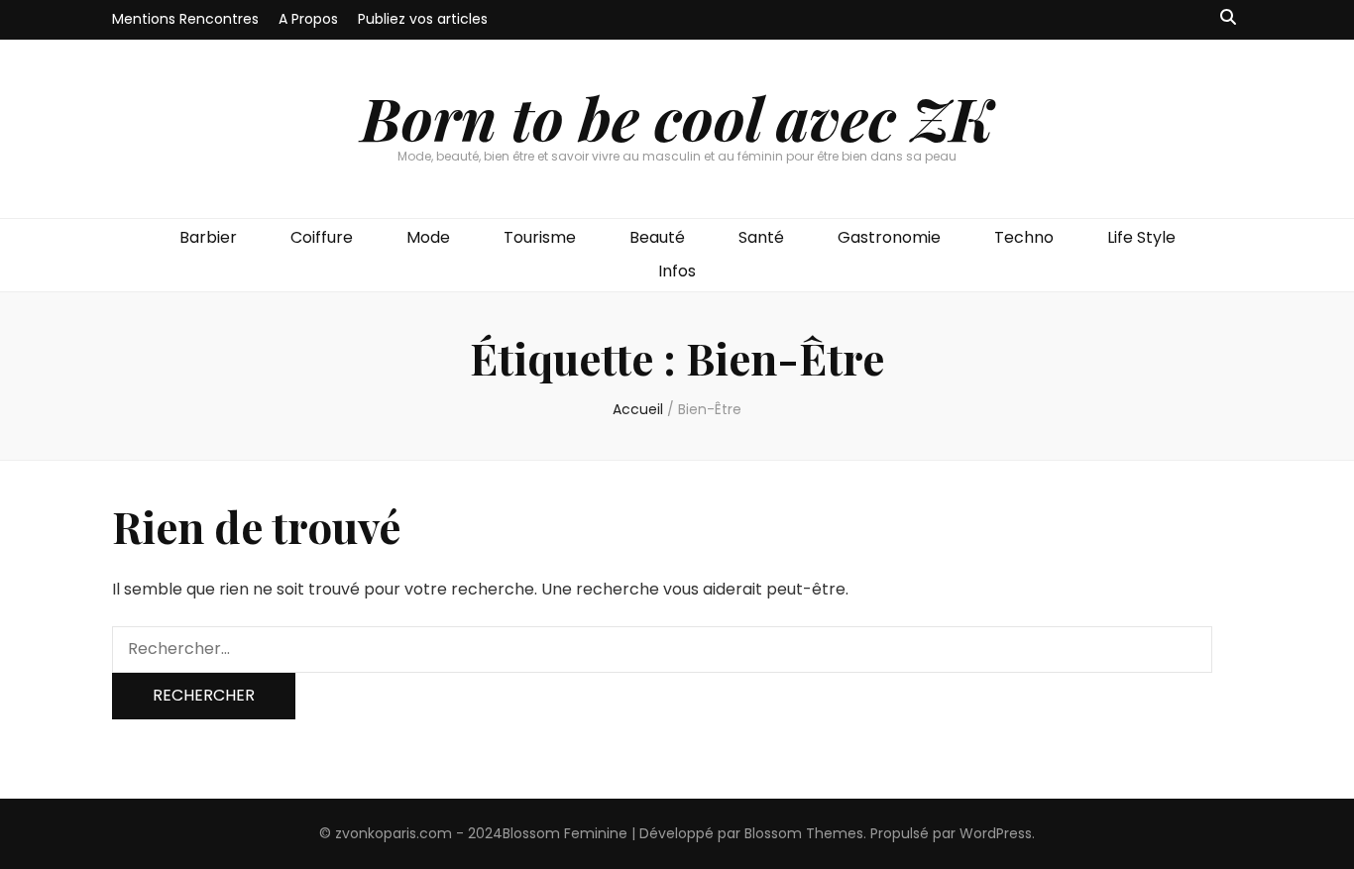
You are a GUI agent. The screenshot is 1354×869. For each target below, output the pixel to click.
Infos (677, 271)
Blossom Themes (803, 833)
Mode (428, 237)
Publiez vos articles (423, 19)
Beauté (657, 237)
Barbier (208, 237)
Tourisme (540, 237)
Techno (1024, 237)
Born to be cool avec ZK (677, 117)
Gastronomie (889, 237)
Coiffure (321, 237)
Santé (761, 237)
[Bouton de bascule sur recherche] (1228, 18)
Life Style (1141, 237)
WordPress (995, 833)
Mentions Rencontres (185, 19)
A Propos (308, 19)
